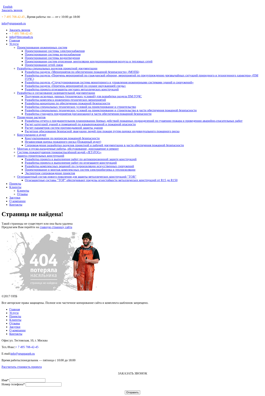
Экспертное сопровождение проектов (50, 173)
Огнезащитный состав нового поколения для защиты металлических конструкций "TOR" (76, 176)
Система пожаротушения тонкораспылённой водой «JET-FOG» (59, 152)
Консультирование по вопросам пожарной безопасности (62, 138)
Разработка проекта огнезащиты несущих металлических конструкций (72, 89)
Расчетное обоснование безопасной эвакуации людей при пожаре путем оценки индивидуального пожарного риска (102, 131)
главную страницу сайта (56, 227)
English (7, 6)
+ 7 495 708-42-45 (13, 16)
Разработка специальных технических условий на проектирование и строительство (80, 106)
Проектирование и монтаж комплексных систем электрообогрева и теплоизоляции (80, 169)
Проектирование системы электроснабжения (55, 51)
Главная (14, 40)
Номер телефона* (13, 384)
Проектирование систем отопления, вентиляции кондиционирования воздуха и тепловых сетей (88, 61)
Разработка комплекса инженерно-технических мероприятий (65, 99)
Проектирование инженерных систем (42, 47)
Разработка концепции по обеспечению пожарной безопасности (67, 103)
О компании (17, 201)
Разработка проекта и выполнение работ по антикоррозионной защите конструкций (81, 159)
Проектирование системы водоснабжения (53, 54)
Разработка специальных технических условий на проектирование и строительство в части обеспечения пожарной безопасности (111, 110)
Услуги (14, 44)
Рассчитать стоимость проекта (22, 366)
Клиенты (15, 187)
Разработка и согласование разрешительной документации (56, 92)
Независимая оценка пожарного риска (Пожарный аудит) (63, 141)
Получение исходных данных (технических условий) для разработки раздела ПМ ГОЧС (83, 96)
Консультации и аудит (31, 134)
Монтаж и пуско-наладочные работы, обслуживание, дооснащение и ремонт (68, 148)
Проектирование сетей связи (44, 65)
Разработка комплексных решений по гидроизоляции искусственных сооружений (79, 166)
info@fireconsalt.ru (21, 37)
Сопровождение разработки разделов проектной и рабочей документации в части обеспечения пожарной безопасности (104, 145)
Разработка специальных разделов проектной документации (57, 68)
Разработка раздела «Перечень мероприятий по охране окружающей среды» (75, 86)
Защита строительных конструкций (40, 155)
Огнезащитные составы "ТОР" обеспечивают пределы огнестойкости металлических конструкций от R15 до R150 (101, 180)
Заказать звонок (12, 10)
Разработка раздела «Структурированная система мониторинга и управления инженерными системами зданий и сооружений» (109, 82)
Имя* (5, 380)
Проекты (15, 183)
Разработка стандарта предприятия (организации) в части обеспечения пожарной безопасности (88, 113)
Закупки (14, 197)
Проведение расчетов (31, 117)
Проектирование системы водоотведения (52, 58)
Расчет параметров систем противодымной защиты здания (64, 127)
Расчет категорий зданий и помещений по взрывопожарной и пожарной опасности (80, 124)
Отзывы (22, 194)
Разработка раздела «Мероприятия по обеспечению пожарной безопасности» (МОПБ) (82, 72)
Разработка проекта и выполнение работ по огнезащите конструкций (71, 162)
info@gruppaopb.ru (14, 23)
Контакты (15, 204)
